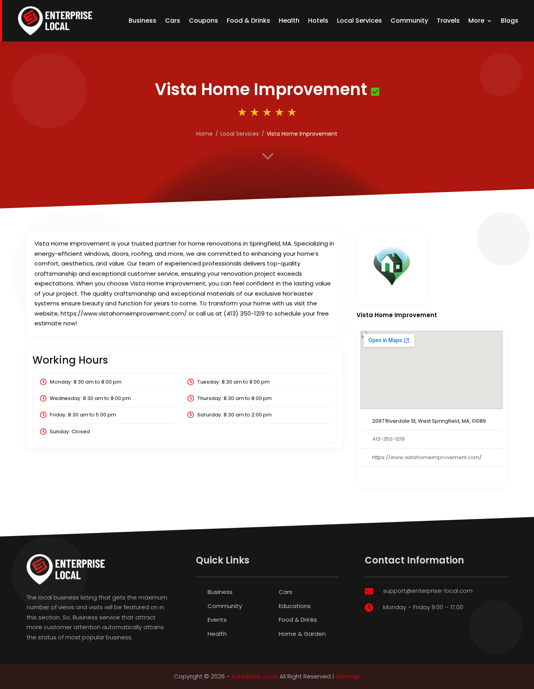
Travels (448, 20)
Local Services (359, 20)
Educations (295, 606)
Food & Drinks (248, 20)
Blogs (509, 20)
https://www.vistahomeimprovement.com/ (427, 457)
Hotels (318, 20)
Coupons (203, 20)
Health (289, 20)
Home (204, 134)
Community (409, 20)
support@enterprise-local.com (428, 591)
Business (142, 20)
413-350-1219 (388, 439)
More (476, 20)
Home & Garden (302, 634)
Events (217, 619)
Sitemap (347, 676)
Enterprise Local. (255, 676)
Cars (172, 20)
